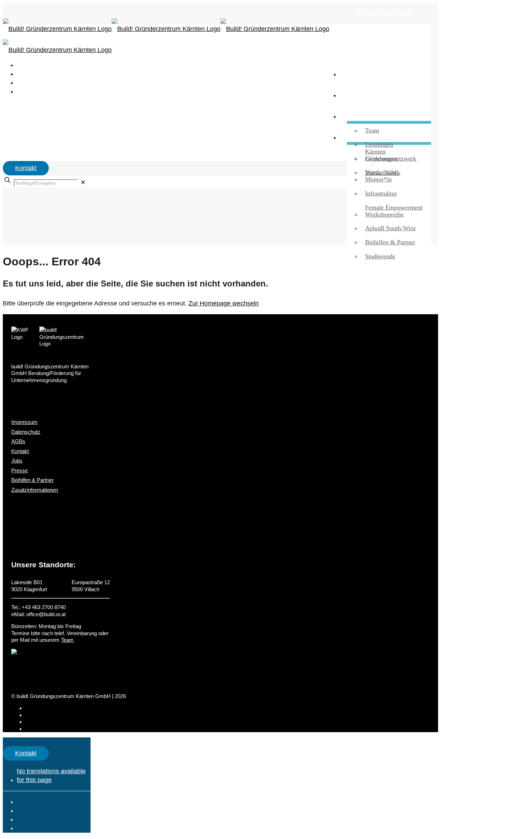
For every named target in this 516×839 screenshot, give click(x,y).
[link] (83, 182)
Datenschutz (25, 432)
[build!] (217, 29)
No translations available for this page (51, 775)
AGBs (18, 441)
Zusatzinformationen (34, 490)
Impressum (24, 422)
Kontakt (26, 168)
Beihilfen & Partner (32, 480)
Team (67, 640)
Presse (19, 470)
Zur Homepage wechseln (223, 303)
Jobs (16, 461)
